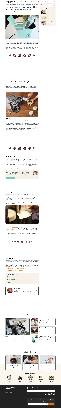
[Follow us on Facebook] (46, 394)
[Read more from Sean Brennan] (6, 11)
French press (7, 228)
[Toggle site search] (55, 1)
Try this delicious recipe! (11, 177)
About (28, 394)
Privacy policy (38, 395)
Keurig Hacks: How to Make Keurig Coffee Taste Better (15, 268)
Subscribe (51, 403)
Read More (16, 294)
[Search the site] (54, 391)
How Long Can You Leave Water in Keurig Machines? (14, 270)
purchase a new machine (12, 88)
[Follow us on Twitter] (49, 394)
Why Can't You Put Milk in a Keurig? (13, 276)
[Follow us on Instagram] (54, 394)
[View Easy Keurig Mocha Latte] (35, 173)
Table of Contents (12, 274)
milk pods (28, 120)
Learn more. (36, 4)
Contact (28, 395)
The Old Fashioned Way (11, 279)
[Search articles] (53, 5)
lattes (37, 125)
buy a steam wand (15, 227)
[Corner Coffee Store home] (10, 388)
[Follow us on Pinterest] (51, 394)
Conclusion (10, 282)
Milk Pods (9, 278)
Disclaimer (38, 394)
